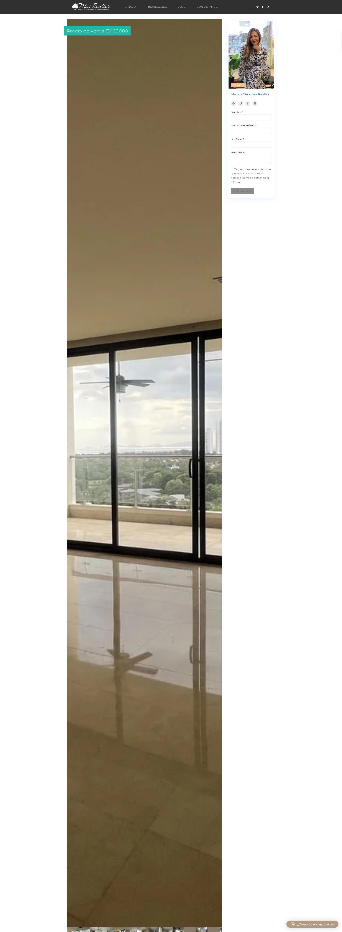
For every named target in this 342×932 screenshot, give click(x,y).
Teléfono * (237, 138)
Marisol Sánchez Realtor (250, 94)
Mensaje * (237, 152)
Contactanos (207, 7)
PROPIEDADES (157, 7)
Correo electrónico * (244, 125)
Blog (182, 7)
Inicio (130, 7)
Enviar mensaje (242, 191)
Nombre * (237, 112)
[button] (218, 22)
